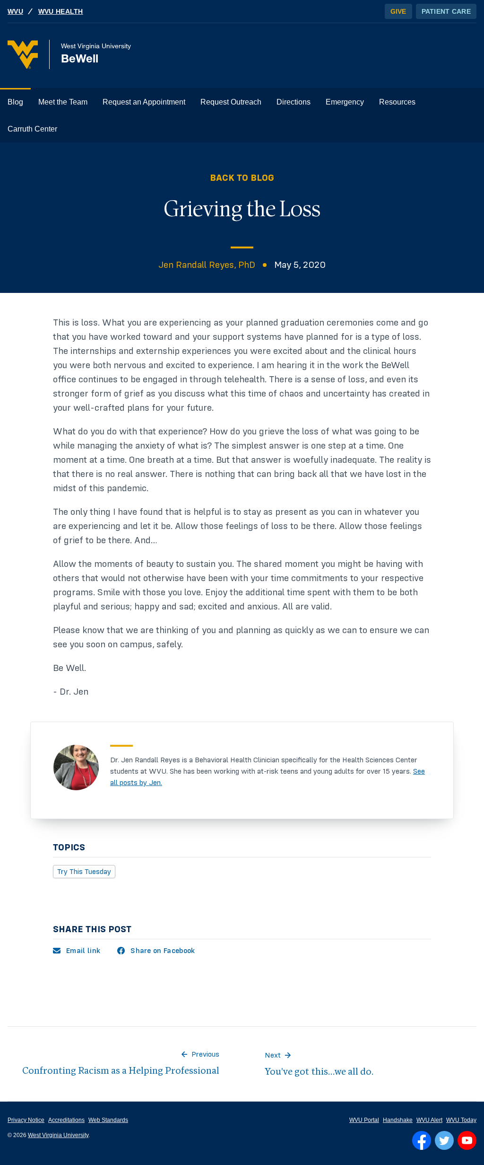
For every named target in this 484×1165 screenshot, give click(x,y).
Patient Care (446, 11)
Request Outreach (230, 102)
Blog (15, 102)
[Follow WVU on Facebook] (421, 1140)
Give (398, 11)
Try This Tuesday (84, 871)
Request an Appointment (144, 102)
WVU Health (60, 11)
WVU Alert (429, 1120)
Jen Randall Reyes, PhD (206, 265)
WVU (15, 11)
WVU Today (461, 1120)
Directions (294, 102)
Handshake (398, 1120)
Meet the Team (62, 102)
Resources (397, 102)
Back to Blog (242, 178)
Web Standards (108, 1120)
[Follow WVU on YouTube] (467, 1140)
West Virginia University (58, 1135)
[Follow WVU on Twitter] (444, 1140)
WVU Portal (364, 1120)
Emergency (345, 102)
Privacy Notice (26, 1120)
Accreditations (66, 1120)
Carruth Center (32, 129)
